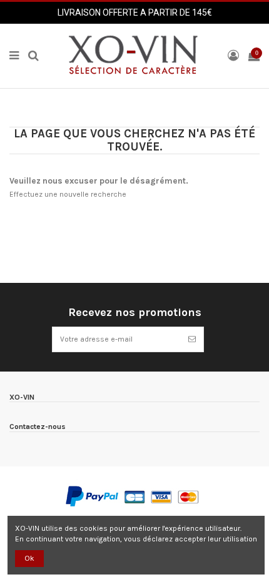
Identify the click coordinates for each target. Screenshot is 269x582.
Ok (29, 558)
